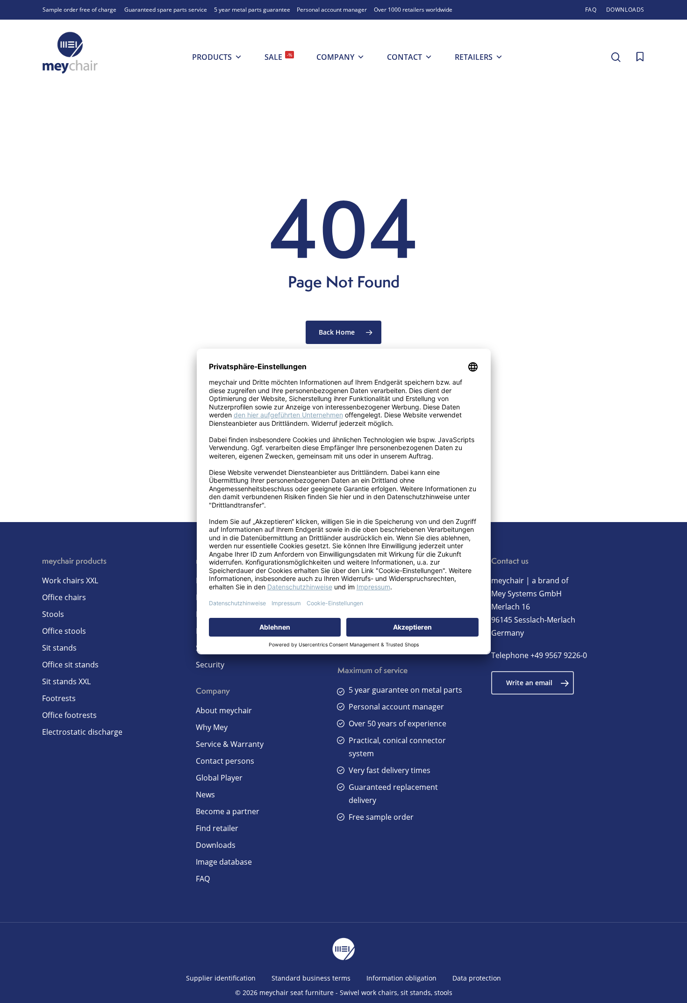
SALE (278, 56)
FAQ (203, 879)
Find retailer (217, 828)
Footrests (59, 698)
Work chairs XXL (70, 580)
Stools (53, 614)
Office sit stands (70, 664)
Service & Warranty (230, 744)
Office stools (64, 631)
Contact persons (225, 761)
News (205, 794)
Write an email (529, 682)
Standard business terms (311, 978)
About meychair (224, 710)
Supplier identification (221, 978)
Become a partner (227, 811)
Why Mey (212, 727)
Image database (224, 862)
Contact (404, 57)
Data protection (476, 978)
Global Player (219, 778)
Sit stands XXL (66, 681)
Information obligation (401, 978)
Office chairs (64, 597)
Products (212, 57)
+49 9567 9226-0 (558, 655)
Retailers (474, 57)
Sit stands (59, 648)
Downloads (216, 845)
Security (210, 664)
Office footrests (69, 715)
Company (335, 57)
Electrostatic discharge (82, 732)
